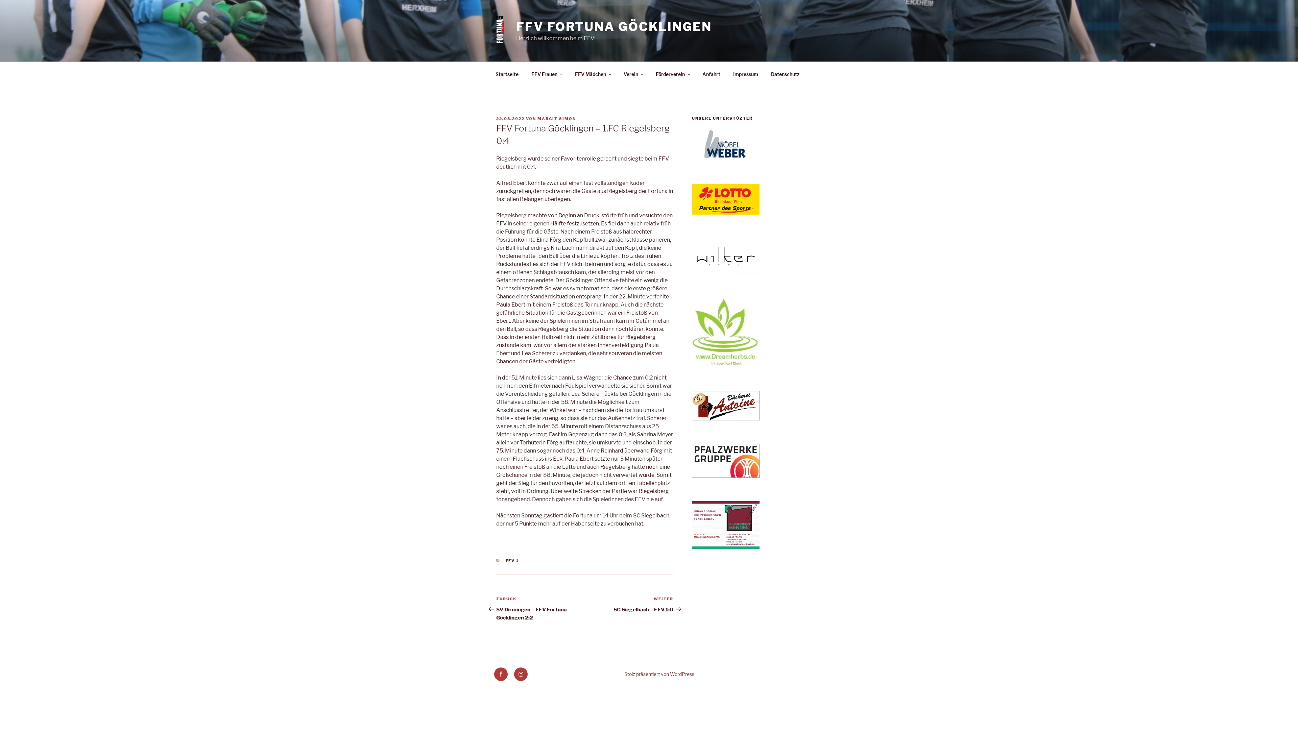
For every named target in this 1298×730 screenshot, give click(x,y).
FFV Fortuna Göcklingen (614, 26)
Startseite (507, 74)
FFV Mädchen (590, 74)
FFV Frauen (544, 74)
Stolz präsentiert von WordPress (659, 674)
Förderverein (670, 74)
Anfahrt (711, 74)
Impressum (745, 74)
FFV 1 (512, 560)
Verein (631, 74)
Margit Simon (556, 118)
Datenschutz (785, 74)
